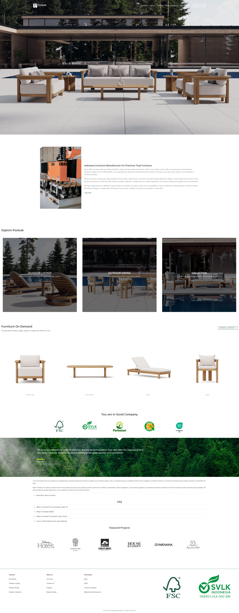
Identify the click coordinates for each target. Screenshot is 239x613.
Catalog (160, 5)
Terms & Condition (90, 588)
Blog (85, 579)
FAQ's (86, 583)
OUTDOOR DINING (119, 273)
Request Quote (51, 592)
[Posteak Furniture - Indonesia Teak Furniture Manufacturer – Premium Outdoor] (40, 5)
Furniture (12, 575)
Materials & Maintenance (92, 592)
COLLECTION (199, 273)
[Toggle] (34, 495)
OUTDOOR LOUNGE (40, 273)
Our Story (49, 579)
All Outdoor (12, 579)
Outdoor (144, 5)
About (153, 5)
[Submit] (204, 5)
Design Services (172, 5)
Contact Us (184, 5)
